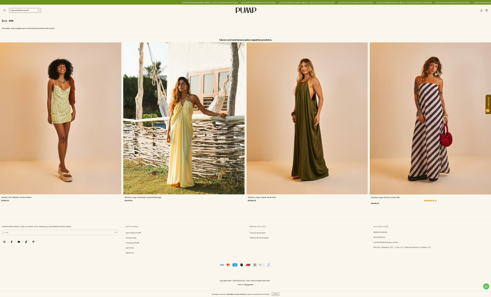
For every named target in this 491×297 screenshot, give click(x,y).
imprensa (130, 253)
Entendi (275, 294)
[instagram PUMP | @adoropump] (4, 242)
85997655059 (379, 237)
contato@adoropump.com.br (385, 242)
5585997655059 (380, 232)
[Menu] (4, 10)
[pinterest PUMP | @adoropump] (33, 242)
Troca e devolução (257, 233)
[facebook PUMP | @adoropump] (12, 242)
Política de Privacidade (259, 238)
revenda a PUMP (132, 243)
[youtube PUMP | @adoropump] (19, 242)
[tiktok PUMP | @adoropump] (26, 242)
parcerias (130, 248)
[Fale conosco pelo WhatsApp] (486, 286)
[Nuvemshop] (246, 285)
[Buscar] (38, 10)
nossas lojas (131, 238)
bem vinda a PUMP (133, 233)
